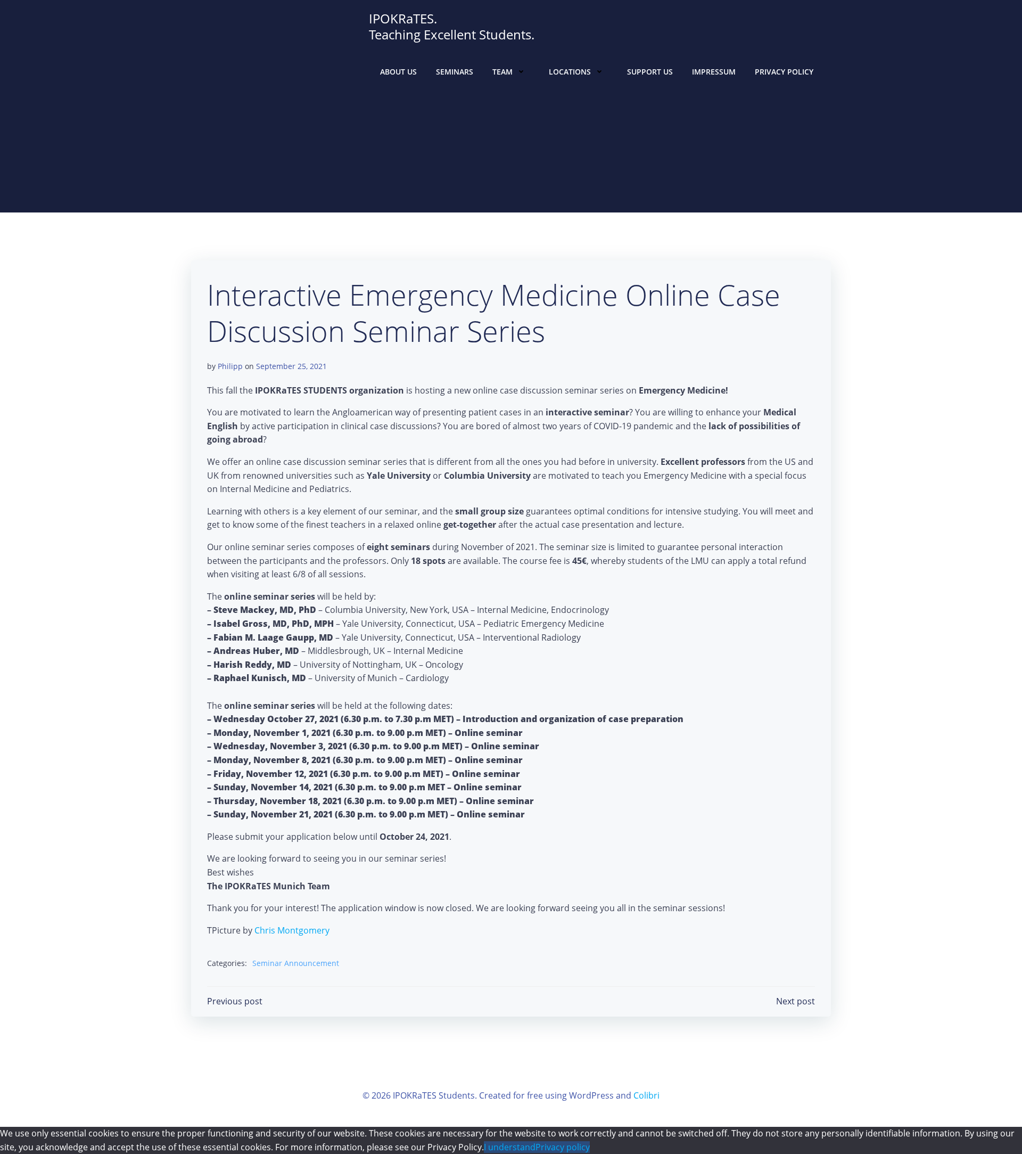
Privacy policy (562, 1147)
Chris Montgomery (291, 930)
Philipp (230, 366)
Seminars (454, 72)
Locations (570, 72)
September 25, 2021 (291, 366)
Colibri (646, 1095)
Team (502, 72)
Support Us (650, 72)
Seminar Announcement (295, 963)
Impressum (714, 72)
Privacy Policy (784, 72)
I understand (509, 1147)
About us (398, 72)
